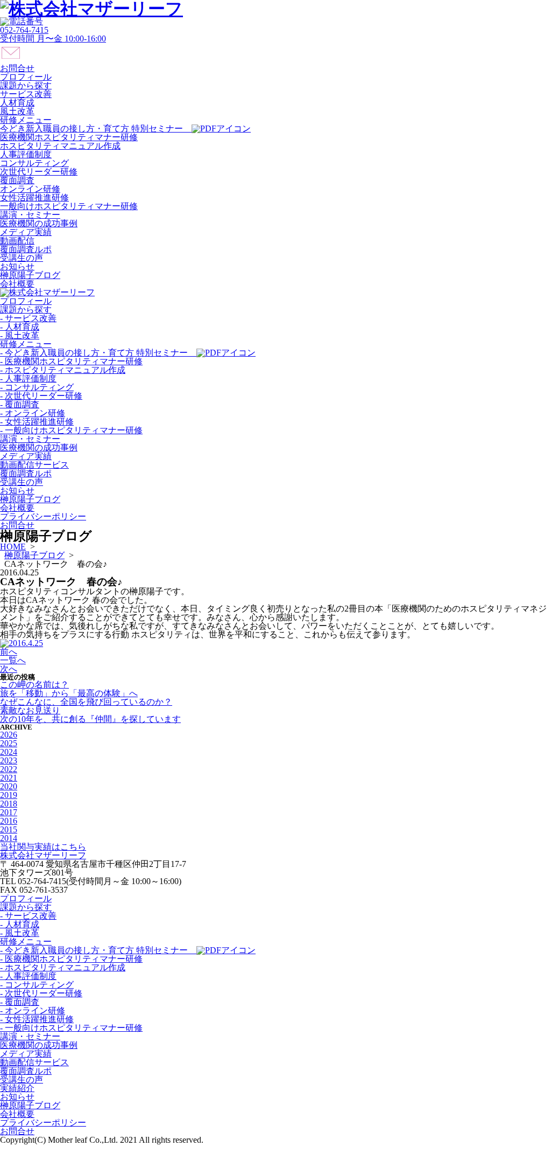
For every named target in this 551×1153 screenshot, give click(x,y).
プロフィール (26, 76)
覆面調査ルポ (26, 249)
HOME (13, 546)
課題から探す (26, 85)
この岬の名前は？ (34, 684)
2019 (8, 795)
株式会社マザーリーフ (43, 855)
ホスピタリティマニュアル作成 (60, 145)
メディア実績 (26, 232)
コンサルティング (34, 163)
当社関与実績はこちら (43, 846)
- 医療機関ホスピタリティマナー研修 (71, 361)
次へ (8, 668)
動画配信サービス (34, 464)
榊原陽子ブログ (30, 275)
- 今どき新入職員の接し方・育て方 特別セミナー (98, 352)
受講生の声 (21, 257)
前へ (8, 651)
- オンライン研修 (32, 413)
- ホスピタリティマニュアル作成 (62, 369)
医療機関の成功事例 (38, 223)
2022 (8, 769)
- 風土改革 (19, 335)
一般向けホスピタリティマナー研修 (69, 206)
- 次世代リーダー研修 (41, 395)
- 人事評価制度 (28, 378)
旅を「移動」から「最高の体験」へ (69, 693)
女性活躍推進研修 (34, 197)
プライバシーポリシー (43, 516)
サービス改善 (26, 94)
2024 (8, 751)
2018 (8, 803)
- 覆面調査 (19, 404)
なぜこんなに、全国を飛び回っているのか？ (86, 701)
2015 (8, 829)
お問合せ (17, 525)
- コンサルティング (37, 387)
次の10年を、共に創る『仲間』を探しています (90, 719)
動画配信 (17, 240)
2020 (8, 786)
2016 (8, 820)
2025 (8, 743)
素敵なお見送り (30, 710)
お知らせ (17, 266)
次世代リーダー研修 (38, 171)
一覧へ (13, 660)
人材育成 (17, 102)
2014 (8, 838)
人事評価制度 (26, 154)
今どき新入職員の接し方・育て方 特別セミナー (96, 128)
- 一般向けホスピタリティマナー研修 (71, 430)
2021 (8, 777)
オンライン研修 (30, 188)
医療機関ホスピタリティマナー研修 (69, 137)
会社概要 (17, 283)
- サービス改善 (28, 318)
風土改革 (17, 111)
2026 (8, 734)
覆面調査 (17, 180)
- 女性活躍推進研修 (37, 421)
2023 (8, 760)
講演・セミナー (30, 214)
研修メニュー (26, 119)
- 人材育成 (19, 326)
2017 (8, 812)
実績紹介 (17, 1088)
